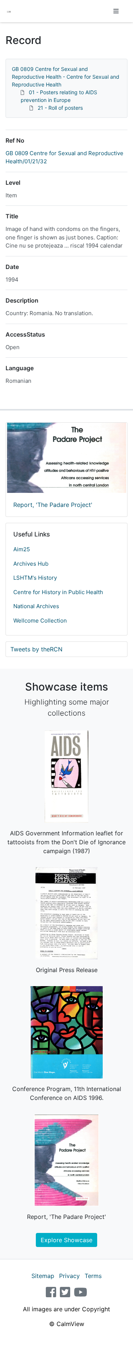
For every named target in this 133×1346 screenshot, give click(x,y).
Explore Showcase (66, 1240)
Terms (93, 1275)
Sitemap (42, 1275)
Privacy (69, 1275)
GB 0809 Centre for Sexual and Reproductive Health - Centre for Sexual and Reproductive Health (65, 77)
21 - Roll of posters (60, 108)
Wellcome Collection (40, 620)
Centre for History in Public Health (58, 592)
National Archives (36, 606)
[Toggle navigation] (116, 11)
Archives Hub (30, 563)
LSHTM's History (35, 577)
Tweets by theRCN (36, 649)
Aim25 (21, 549)
